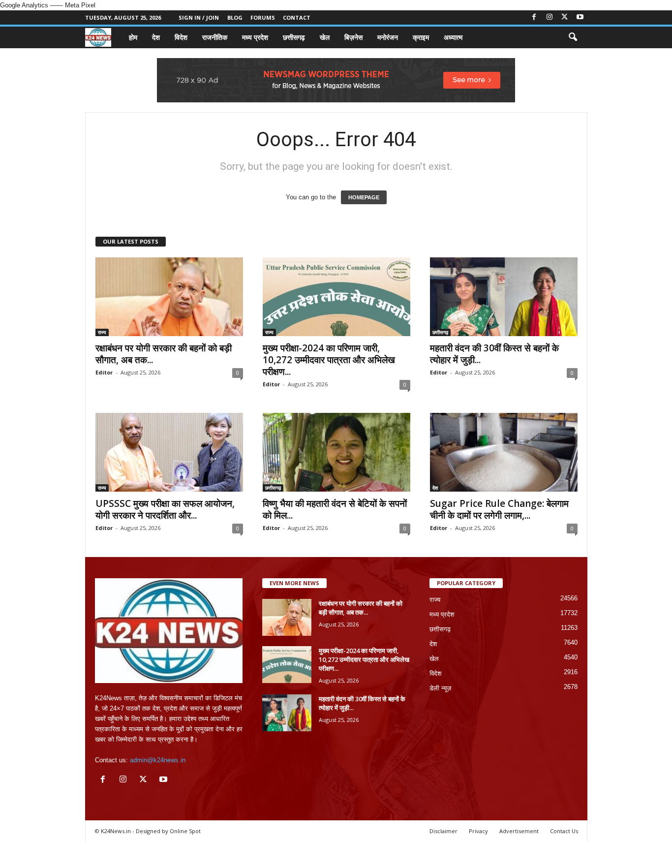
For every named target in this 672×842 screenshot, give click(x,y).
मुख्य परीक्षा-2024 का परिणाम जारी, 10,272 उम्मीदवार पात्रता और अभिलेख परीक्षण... (329, 360)
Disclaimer (443, 831)
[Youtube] (580, 17)
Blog (235, 17)
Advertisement (519, 831)
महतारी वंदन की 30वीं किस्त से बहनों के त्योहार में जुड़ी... (494, 354)
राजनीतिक (214, 37)
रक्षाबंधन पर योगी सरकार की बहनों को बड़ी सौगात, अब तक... (163, 354)
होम (133, 37)
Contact (296, 17)
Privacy (478, 831)
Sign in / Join (199, 17)
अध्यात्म (453, 37)
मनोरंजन (387, 37)
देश (156, 37)
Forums (262, 17)
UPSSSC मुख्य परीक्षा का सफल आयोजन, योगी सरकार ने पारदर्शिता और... (165, 509)
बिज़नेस (353, 37)
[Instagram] (549, 17)
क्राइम (421, 37)
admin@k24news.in (157, 760)
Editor (104, 372)
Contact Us (564, 831)
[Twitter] (565, 17)
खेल (325, 37)
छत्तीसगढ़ (294, 37)
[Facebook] (534, 17)
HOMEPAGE (363, 197)
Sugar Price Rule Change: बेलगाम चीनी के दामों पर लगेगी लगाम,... (499, 509)
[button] (572, 37)
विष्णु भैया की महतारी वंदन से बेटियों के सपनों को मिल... (335, 509)
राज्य (102, 332)
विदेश (181, 37)
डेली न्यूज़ (440, 688)
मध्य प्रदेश (255, 37)
